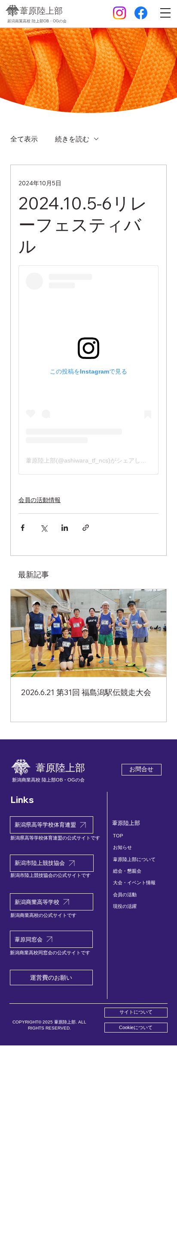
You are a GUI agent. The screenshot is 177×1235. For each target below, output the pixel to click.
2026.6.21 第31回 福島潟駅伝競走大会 (86, 692)
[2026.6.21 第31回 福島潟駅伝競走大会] (88, 633)
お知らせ (122, 847)
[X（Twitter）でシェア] (44, 528)
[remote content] (88, 370)
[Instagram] (119, 12)
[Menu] (165, 13)
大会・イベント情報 (134, 882)
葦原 (41, 10)
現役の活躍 (125, 906)
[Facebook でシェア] (22, 528)
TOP (118, 835)
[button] (136, 1028)
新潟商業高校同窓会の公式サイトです (50, 952)
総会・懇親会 (127, 870)
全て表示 (24, 139)
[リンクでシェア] (86, 528)
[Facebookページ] (141, 12)
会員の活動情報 (39, 500)
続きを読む (72, 139)
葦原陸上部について (134, 859)
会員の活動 (125, 894)
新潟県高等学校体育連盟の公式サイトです (55, 837)
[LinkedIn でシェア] (65, 528)
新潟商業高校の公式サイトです (43, 915)
